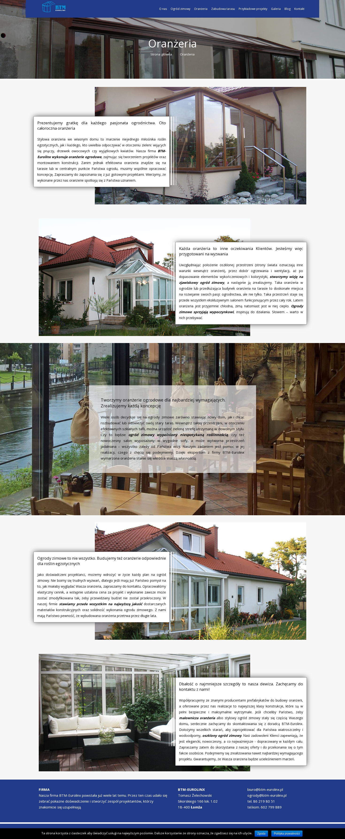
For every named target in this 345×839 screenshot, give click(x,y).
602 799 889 (271, 807)
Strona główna (161, 54)
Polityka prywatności (287, 833)
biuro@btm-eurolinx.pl (265, 789)
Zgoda (261, 833)
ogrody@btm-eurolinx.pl (267, 795)
